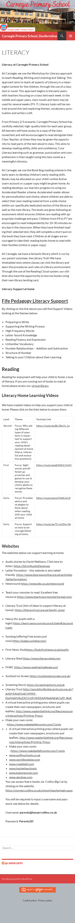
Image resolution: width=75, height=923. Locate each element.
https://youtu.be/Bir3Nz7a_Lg (53, 425)
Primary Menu (70, 36)
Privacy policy (45, 900)
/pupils (64, 649)
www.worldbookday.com (24, 759)
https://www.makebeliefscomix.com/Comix (34, 724)
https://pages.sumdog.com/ (29, 640)
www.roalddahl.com (21, 764)
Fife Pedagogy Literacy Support (35, 301)
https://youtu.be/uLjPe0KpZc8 (53, 497)
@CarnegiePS (14, 863)
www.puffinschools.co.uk (24, 755)
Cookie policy (30, 900)
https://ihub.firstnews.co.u (42, 649)
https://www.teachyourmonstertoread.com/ (44, 596)
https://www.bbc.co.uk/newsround (42, 583)
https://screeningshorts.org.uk (46, 684)
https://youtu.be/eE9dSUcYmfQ (54, 465)
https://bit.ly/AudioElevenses (32, 566)
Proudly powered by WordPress (17, 879)
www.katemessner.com (23, 772)
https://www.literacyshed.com (41, 658)
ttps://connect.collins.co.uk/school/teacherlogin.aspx (40, 790)
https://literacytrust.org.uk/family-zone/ (40, 610)
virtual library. (40, 385)
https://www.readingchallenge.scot (36, 667)
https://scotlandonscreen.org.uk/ (50, 676)
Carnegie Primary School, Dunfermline (29, 36)
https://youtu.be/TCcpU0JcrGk (53, 524)
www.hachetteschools (23, 768)
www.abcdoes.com (20, 777)
